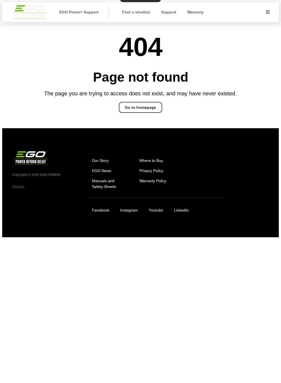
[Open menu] (267, 12)
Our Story (100, 160)
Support (168, 12)
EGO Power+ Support (79, 12)
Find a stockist (136, 12)
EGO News (101, 170)
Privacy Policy (151, 170)
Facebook (100, 210)
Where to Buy (151, 160)
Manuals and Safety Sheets (104, 184)
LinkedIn (181, 210)
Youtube (156, 210)
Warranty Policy (152, 181)
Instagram (129, 210)
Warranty (195, 12)
